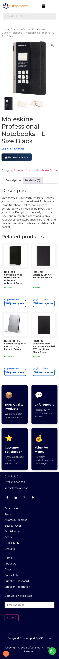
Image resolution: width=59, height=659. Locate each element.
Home (5, 29)
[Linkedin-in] (15, 497)
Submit (11, 617)
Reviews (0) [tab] (32, 180)
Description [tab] (13, 180)
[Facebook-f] (7, 497)
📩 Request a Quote (16, 157)
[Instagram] (24, 497)
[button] (43, 6)
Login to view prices (13, 148)
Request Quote (15, 303)
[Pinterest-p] (32, 497)
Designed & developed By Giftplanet (29, 638)
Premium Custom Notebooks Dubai (35, 170)
